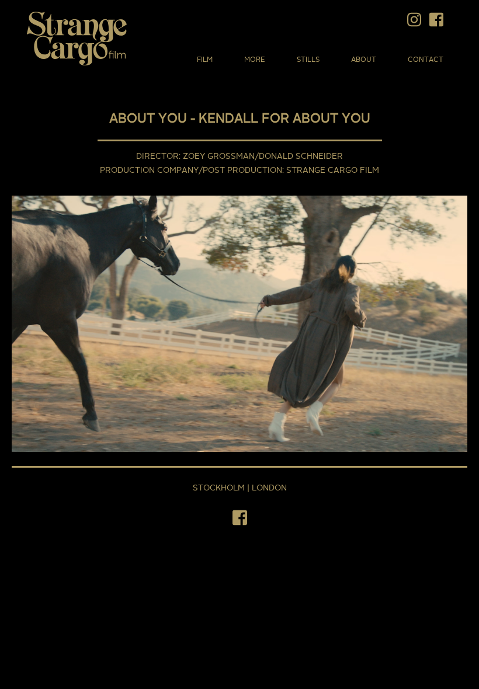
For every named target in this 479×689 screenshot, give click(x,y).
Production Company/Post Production (191, 170)
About (363, 60)
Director (157, 156)
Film (205, 60)
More (254, 60)
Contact (425, 60)
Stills (308, 60)
